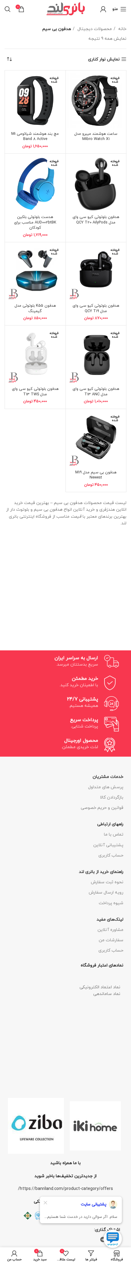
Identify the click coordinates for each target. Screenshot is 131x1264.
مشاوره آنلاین (110, 930)
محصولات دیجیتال (94, 29)
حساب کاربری (110, 855)
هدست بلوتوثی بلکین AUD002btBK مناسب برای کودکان (35, 222)
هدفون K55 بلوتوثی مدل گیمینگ (35, 308)
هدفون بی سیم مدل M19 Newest (95, 475)
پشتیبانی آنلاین (108, 845)
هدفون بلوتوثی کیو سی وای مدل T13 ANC (96, 391)
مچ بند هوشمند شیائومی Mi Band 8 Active (35, 136)
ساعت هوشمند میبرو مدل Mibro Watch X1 (95, 136)
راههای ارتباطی (110, 824)
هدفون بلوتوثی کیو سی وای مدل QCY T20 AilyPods (96, 219)
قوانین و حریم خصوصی (102, 808)
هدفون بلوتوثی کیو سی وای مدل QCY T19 (96, 308)
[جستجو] (8, 9)
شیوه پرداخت (111, 903)
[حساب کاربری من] (103, 9)
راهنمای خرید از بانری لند (101, 872)
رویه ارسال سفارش (106, 892)
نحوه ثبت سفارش (107, 882)
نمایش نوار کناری (104, 59)
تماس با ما (113, 834)
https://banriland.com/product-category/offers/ (65, 1189)
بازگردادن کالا (111, 797)
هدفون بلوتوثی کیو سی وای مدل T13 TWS (35, 391)
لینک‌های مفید (110, 919)
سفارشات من (111, 940)
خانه (121, 29)
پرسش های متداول (105, 787)
